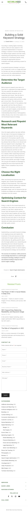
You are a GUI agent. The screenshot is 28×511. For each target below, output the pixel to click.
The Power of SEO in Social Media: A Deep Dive (13, 292)
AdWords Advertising (7, 404)
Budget (5, 427)
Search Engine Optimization (14, 30)
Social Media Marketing (7, 460)
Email (4, 361)
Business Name (6, 366)
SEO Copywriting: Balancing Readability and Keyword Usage (12, 311)
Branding (3, 412)
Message (5, 378)
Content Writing (5, 414)
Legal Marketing (7, 445)
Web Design (4, 468)
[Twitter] (11, 496)
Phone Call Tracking (6, 450)
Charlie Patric (9, 41)
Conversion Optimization (8, 417)
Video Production (6, 465)
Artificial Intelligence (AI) (8, 409)
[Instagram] (15, 496)
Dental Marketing (6, 422)
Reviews (3, 455)
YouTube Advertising (7, 470)
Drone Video (4, 432)
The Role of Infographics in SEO (12, 328)
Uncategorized (5, 463)
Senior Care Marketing (9, 447)
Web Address (6, 372)
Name (4, 349)
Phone (4, 355)
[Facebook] (16, 276)
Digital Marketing (6, 425)
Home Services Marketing (10, 442)
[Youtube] (19, 496)
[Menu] (2, 2)
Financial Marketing (8, 440)
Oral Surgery (6, 430)
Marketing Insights (6, 435)
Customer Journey (6, 419)
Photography (4, 453)
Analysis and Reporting (7, 407)
